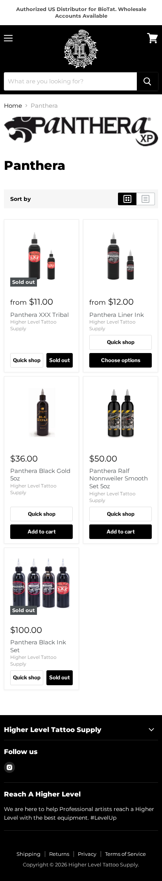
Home (13, 105)
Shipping (28, 854)
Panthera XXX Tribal (39, 314)
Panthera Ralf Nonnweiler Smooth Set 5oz (118, 478)
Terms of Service (125, 854)
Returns (59, 854)
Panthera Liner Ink (116, 314)
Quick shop (26, 360)
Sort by (20, 199)
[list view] (145, 199)
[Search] (147, 81)
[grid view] (127, 199)
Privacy (87, 854)
